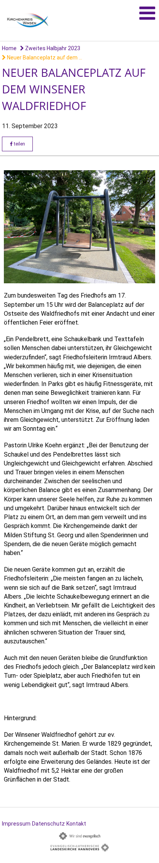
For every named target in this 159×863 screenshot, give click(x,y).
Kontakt (76, 824)
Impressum (16, 824)
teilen (19, 144)
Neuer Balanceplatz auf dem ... (44, 57)
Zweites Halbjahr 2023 (52, 48)
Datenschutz (48, 824)
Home (9, 48)
